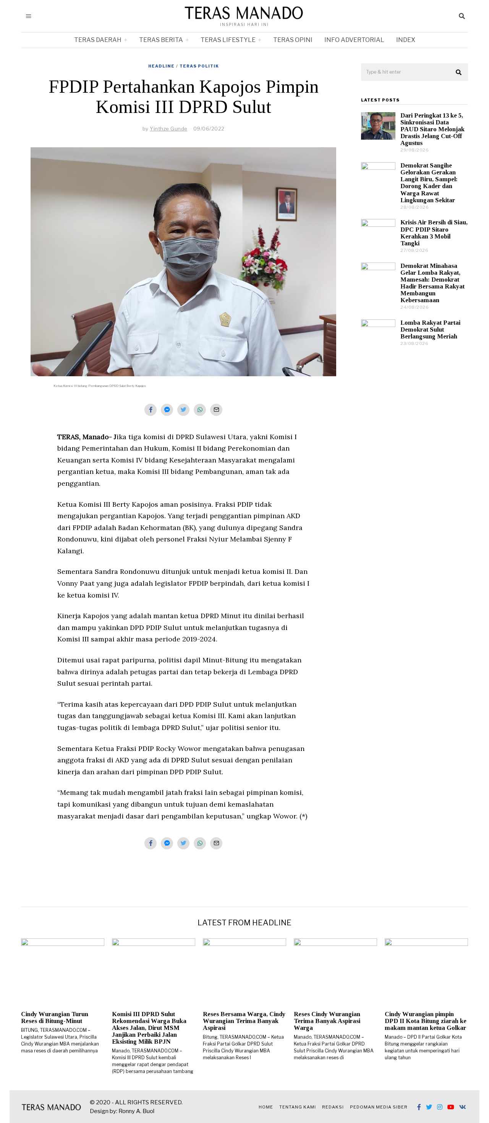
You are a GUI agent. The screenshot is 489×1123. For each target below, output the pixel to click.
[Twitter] (429, 1107)
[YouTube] (450, 1107)
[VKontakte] (462, 1107)
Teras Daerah (97, 40)
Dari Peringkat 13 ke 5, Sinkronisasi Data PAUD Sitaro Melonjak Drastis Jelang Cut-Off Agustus (432, 129)
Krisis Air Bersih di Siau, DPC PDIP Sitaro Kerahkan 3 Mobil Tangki (434, 233)
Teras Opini (293, 40)
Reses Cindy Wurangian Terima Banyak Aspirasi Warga (327, 1020)
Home (266, 1107)
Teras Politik (199, 66)
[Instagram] (439, 1107)
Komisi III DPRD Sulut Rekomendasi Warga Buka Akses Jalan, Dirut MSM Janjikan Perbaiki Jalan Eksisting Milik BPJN (149, 1028)
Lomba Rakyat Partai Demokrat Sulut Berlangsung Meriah (430, 329)
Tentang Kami (297, 1107)
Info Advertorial (354, 40)
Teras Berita (161, 40)
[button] (459, 72)
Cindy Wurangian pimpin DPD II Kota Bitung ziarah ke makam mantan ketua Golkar (425, 1020)
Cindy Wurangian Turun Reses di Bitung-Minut (54, 1017)
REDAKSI (333, 1107)
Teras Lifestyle (228, 40)
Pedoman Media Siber (379, 1107)
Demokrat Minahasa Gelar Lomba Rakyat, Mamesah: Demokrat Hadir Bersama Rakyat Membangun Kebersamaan (432, 283)
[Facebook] (419, 1107)
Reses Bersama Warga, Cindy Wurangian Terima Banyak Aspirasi (244, 1020)
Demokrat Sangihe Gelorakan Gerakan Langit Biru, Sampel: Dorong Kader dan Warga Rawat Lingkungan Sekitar (429, 183)
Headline (161, 66)
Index (405, 40)
